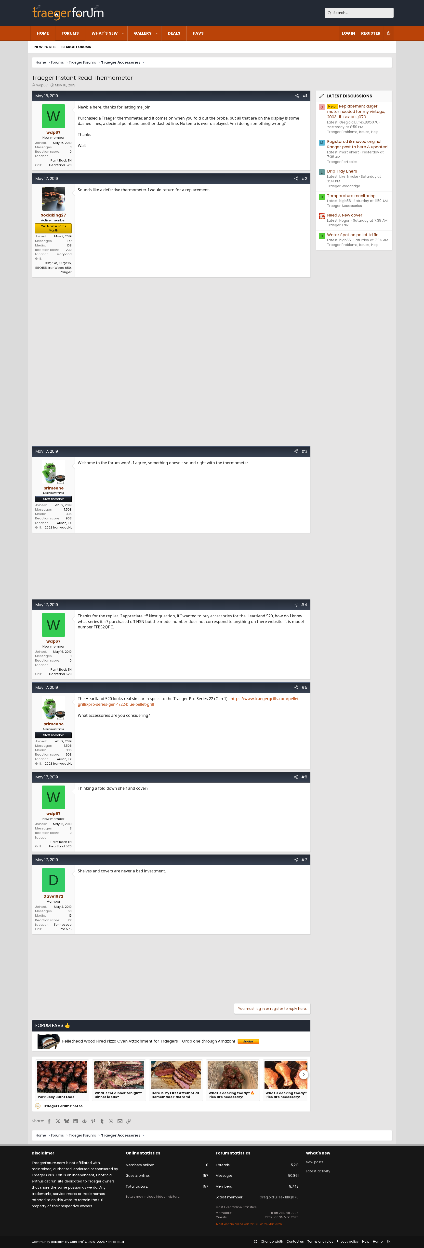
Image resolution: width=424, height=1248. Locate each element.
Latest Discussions (349, 96)
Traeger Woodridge (343, 186)
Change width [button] (272, 1241)
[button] (123, 33)
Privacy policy (347, 1241)
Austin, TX (64, 523)
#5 (304, 687)
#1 (305, 96)
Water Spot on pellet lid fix (352, 235)
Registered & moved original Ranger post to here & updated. (357, 144)
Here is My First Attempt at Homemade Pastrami (175, 1095)
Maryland (64, 254)
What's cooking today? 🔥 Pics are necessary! (231, 1095)
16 (70, 915)
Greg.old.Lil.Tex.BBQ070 (279, 1197)
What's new (105, 33)
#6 (304, 777)
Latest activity (318, 1171)
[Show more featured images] (303, 1074)
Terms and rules (320, 1241)
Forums (70, 33)
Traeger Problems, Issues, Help (353, 131)
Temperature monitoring (351, 196)
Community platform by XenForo (78, 1241)
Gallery (143, 33)
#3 (304, 451)
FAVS (198, 33)
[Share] (297, 96)
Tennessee (63, 924)
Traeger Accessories (344, 205)
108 (69, 245)
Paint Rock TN (61, 160)
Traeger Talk (337, 225)
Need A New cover (344, 215)
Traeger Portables (342, 161)
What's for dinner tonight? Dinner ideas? (118, 1095)
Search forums (76, 46)
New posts (44, 46)
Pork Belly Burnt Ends (56, 1097)
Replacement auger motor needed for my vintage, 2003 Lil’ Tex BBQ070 (356, 111)
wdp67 (42, 85)
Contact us (295, 1241)
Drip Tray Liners (342, 171)
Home (43, 33)
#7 (304, 860)
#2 (304, 178)
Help (366, 1241)
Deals (174, 33)
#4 (304, 605)
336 (69, 514)
